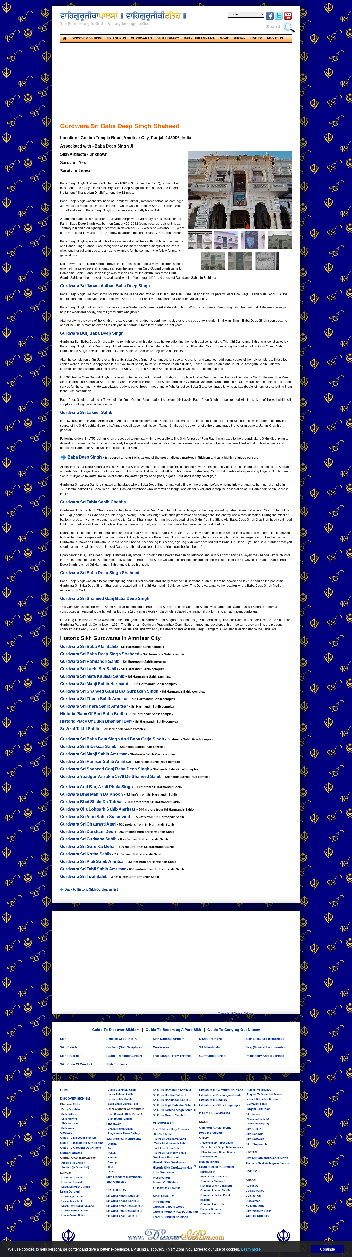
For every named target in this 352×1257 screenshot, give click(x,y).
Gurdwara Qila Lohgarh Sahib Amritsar (97, 809)
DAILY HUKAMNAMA (199, 38)
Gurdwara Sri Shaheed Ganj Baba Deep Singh (104, 598)
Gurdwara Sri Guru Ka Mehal (87, 846)
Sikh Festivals (209, 1047)
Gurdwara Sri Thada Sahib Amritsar (94, 699)
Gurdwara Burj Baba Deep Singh (92, 333)
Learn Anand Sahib (73, 1215)
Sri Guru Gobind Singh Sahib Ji (174, 1110)
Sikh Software (255, 1138)
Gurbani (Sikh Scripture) (124, 1047)
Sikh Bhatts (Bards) (120, 1118)
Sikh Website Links (258, 1210)
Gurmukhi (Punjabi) (213, 1056)
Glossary (66, 1132)
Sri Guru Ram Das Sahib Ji (124, 1210)
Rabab (112, 1153)
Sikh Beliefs (69, 1047)
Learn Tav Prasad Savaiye (78, 1205)
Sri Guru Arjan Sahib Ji (121, 1216)
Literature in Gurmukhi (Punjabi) (221, 1089)
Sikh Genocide (116, 1181)
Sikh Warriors (70, 1123)
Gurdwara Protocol (166, 1157)
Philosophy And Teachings (265, 1056)
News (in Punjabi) (258, 1123)
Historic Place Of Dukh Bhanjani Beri (96, 721)
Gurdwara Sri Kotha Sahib (85, 854)
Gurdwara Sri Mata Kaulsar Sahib (92, 676)
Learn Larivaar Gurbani (76, 1186)
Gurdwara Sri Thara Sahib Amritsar (94, 706)
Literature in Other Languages (219, 1105)
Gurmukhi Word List (212, 1204)
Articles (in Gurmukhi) (75, 1167)
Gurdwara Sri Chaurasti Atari (88, 824)
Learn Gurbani (70, 1191)
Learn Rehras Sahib (120, 1094)
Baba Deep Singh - (85, 457)
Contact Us (253, 1195)
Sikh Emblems (117, 1064)
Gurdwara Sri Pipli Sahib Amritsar (92, 861)
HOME (64, 1090)
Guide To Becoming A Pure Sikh (173, 1029)
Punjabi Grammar (211, 1208)
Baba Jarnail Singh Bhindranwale (221, 1147)
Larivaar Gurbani (72, 1177)
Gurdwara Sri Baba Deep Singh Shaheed (99, 572)
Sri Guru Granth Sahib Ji (169, 1115)
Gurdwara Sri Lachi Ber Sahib (89, 669)
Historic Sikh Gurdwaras (169, 1162)
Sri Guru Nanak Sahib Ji (122, 1195)
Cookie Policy (255, 1190)
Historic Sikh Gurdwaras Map (173, 1167)
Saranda (113, 1157)
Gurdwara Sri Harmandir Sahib (90, 661)
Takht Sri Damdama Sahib (170, 1138)
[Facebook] (270, 19)
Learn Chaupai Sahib (74, 1210)
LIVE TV (256, 38)
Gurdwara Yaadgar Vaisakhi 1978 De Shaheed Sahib (111, 776)
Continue (327, 1249)
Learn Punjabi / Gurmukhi (216, 1166)
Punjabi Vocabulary (259, 1089)
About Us (252, 1185)
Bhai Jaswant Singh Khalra (217, 1151)
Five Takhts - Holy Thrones (172, 1056)
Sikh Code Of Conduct (76, 1064)
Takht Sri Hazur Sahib (167, 1148)
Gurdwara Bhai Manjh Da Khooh (91, 794)
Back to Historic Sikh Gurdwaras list (91, 889)
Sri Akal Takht (163, 1134)
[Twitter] (279, 19)
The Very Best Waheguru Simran (267, 1163)
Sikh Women (69, 1128)
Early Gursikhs (70, 1109)
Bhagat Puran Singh (120, 1128)
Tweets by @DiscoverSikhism (235, 1013)
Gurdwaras (161, 1047)
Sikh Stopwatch (256, 1144)
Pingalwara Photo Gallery (124, 1133)
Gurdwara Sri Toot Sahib (84, 876)
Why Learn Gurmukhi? (214, 1176)
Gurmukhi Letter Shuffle (215, 1190)
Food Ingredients (211, 1132)
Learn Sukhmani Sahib (122, 1089)
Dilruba (112, 1143)
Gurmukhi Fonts (257, 1103)
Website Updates (257, 1215)
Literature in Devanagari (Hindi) (220, 1095)
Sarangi (113, 1162)
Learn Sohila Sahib (120, 1099)
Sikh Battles (69, 1114)
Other (111, 1171)
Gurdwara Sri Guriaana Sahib (88, 839)
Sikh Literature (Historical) (265, 1039)
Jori (110, 1148)
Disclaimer (253, 1200)
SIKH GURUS (116, 1190)
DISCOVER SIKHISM (75, 1098)
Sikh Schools (254, 1134)
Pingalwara (113, 1123)
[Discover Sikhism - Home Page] (176, 1240)
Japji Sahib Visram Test (123, 1103)
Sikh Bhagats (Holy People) (125, 1114)
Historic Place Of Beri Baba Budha (93, 714)
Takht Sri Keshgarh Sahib (170, 1152)
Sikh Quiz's (253, 1128)
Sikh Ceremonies (211, 1039)
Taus (111, 1166)
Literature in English (213, 1099)
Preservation (161, 1177)
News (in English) (258, 1118)
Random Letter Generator (216, 1185)
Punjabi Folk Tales (258, 1109)
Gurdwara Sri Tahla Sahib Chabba (93, 502)
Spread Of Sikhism (165, 1182)
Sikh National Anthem (169, 1039)
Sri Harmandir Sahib (166, 1187)
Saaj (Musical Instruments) (265, 1047)
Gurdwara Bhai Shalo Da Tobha (90, 801)
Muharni (205, 1199)
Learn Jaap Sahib (72, 1201)
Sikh (63, 1039)
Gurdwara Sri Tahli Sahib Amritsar (93, 869)
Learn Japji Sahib (72, 1196)
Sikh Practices (70, 1056)
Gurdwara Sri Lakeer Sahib (86, 412)
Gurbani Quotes (71, 1152)
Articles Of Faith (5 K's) (123, 1039)
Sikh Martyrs (69, 1118)
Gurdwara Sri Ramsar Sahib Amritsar (96, 761)
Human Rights (209, 1161)
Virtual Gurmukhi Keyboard (264, 1099)
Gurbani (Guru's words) (169, 1206)
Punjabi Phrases (210, 1213)
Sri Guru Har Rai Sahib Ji (169, 1095)
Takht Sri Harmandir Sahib (170, 1143)
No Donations (255, 1205)
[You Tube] (288, 19)
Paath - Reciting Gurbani (124, 1056)
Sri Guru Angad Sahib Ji (122, 1200)
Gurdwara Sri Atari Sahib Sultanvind (95, 816)
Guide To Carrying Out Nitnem (233, 1029)
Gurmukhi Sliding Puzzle (215, 1195)
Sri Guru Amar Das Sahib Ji (124, 1205)
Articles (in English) (73, 1162)
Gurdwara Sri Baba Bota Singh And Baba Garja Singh (112, 739)
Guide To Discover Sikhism (115, 1029)
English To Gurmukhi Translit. (265, 1094)
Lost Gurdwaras (164, 1172)
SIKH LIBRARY (164, 1196)
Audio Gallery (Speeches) (216, 1142)
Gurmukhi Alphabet (212, 1181)
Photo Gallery (209, 1156)
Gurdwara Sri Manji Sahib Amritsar (93, 754)
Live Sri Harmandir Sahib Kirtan (267, 1158)
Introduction (161, 1201)
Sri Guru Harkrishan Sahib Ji (172, 1099)
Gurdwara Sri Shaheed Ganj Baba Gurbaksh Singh (109, 691)
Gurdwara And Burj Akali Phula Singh (96, 787)
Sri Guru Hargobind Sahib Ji (172, 1089)
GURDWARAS (163, 1123)
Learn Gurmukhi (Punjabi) (170, 1216)
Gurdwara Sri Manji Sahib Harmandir (95, 684)
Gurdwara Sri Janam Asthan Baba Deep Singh (105, 286)
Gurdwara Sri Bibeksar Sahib (88, 746)
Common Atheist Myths (215, 1127)
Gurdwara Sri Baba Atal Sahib (89, 646)
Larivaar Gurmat (71, 1182)
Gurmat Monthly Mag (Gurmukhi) (175, 1211)
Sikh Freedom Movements (124, 1176)
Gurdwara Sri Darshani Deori (88, 831)
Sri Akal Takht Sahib (79, 729)
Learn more (251, 1249)
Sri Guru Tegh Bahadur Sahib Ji (174, 1105)
